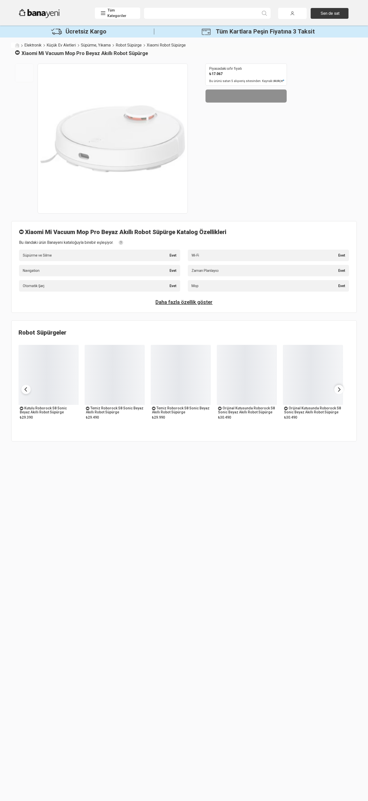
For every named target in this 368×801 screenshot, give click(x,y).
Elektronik (33, 45)
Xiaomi (29, 53)
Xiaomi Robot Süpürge (166, 45)
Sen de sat (330, 13)
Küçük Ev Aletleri (61, 45)
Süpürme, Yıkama (96, 45)
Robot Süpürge (129, 45)
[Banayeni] (51, 17)
